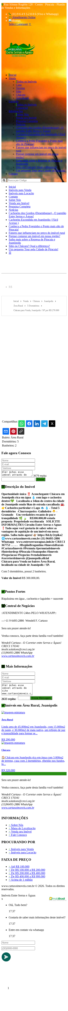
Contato (13, 173)
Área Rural (22, 98)
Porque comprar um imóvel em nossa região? (34, 236)
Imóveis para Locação (21, 193)
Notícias (20, 124)
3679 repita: (40, 475)
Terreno (20, 88)
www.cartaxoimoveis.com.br (17, 655)
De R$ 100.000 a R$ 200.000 (27, 869)
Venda (12, 78)
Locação (13, 101)
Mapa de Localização (22, 828)
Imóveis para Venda (20, 190)
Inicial (12, 74)
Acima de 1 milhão (21, 879)
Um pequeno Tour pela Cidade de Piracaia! (40, 170)
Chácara (20, 94)
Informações (16, 111)
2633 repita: (8, 698)
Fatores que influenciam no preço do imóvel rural (37, 232)
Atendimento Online (24, 17)
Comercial (22, 107)
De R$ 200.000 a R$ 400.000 (27, 873)
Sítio (18, 91)
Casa (19, 84)
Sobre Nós (23, 114)
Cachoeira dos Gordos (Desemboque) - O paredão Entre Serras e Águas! (40, 129)
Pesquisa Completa (27, 121)
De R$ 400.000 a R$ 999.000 (27, 876)
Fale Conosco (18, 834)
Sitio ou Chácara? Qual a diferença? (36, 167)
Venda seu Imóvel (26, 117)
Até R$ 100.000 (19, 866)
